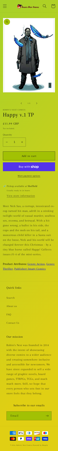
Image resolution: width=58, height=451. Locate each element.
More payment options (29, 176)
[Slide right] (36, 103)
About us (11, 306)
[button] (5, 6)
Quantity (7, 134)
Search (10, 297)
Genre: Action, (36, 264)
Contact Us (12, 322)
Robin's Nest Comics (24, 445)
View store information (21, 195)
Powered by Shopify (40, 445)
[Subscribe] (47, 415)
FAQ (8, 314)
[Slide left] (21, 103)
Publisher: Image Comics (30, 268)
